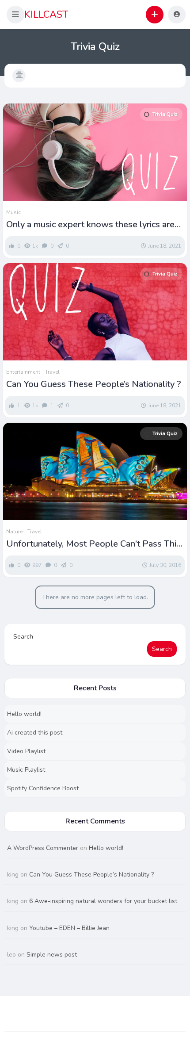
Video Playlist (26, 751)
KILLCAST (46, 14)
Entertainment (23, 371)
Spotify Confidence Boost (43, 788)
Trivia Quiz (164, 114)
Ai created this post (34, 732)
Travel (52, 371)
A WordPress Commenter (42, 848)
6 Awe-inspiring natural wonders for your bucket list (103, 901)
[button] (15, 14)
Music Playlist (26, 770)
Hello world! (24, 714)
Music (13, 212)
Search (23, 636)
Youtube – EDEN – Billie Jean (69, 928)
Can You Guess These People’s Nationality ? (93, 384)
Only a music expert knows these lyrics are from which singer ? (90, 224)
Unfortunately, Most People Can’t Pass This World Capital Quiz (93, 544)
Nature (14, 531)
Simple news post (52, 954)
